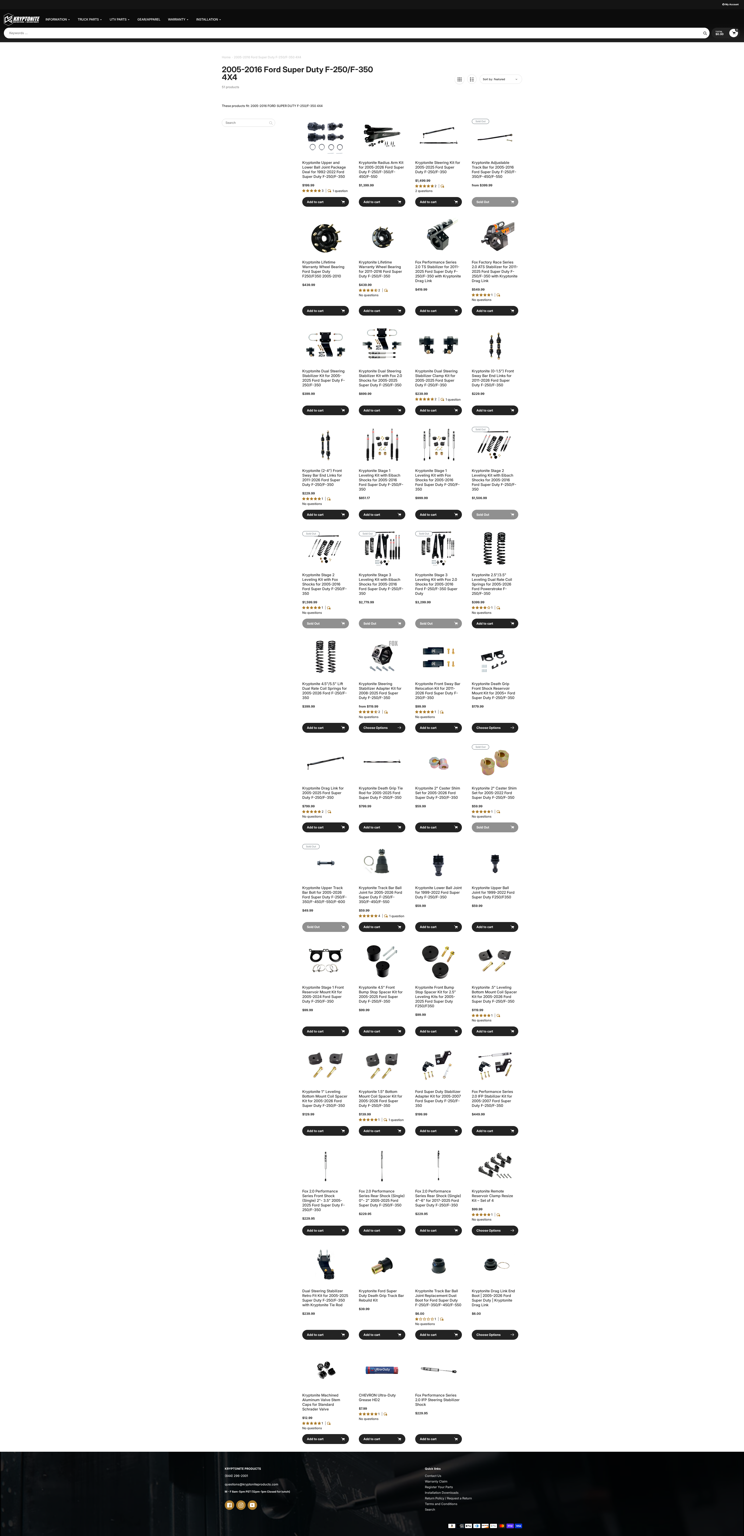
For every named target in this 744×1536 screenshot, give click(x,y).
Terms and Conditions (441, 1504)
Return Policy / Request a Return (448, 1498)
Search (430, 1509)
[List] (472, 79)
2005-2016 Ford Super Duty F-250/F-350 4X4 (267, 57)
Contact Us (433, 1476)
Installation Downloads (442, 1493)
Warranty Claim (436, 1481)
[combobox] (248, 123)
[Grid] (459, 79)
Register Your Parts (439, 1487)
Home (226, 57)
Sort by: (488, 79)
